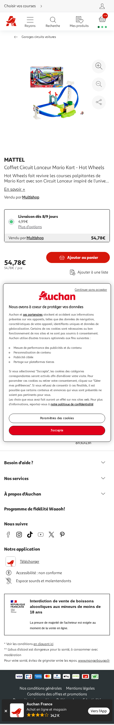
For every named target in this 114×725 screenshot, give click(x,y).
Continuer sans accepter (91, 289)
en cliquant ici (43, 644)
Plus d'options (30, 227)
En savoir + (14, 189)
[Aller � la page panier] (102, 21)
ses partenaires (33, 314)
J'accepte (57, 430)
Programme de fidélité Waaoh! (34, 509)
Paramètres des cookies (57, 418)
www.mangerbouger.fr (94, 661)
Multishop (30, 197)
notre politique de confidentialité (72, 404)
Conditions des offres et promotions (57, 694)
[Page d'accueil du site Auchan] (11, 21)
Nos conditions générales (41, 688)
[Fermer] (5, 711)
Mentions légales (80, 688)
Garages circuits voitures (39, 37)
